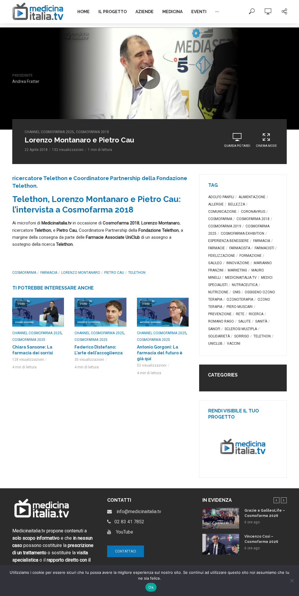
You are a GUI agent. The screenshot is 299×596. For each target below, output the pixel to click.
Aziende (144, 11)
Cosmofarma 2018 (92, 132)
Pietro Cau (114, 273)
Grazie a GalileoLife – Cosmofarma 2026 (264, 513)
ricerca (256, 314)
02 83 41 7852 (127, 521)
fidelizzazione (221, 256)
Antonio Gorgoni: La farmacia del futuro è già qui (159, 353)
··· (217, 11)
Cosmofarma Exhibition (242, 233)
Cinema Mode (266, 145)
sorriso (241, 336)
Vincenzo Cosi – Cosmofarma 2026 (261, 539)
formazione (250, 256)
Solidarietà (219, 336)
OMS (236, 292)
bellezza (236, 204)
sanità (261, 321)
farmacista (239, 248)
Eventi (198, 11)
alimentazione (252, 197)
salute (244, 321)
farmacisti (264, 248)
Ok (151, 587)
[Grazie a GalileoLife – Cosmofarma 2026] (220, 518)
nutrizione (218, 292)
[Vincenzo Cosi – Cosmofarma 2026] (220, 544)
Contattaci (125, 551)
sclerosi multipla (241, 329)
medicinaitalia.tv (241, 278)
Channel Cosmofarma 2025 (49, 132)
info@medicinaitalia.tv (136, 511)
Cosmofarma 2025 (28, 340)
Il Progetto (112, 11)
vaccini (233, 343)
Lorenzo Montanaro (80, 273)
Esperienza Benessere (228, 241)
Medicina (172, 11)
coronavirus (253, 212)
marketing (237, 270)
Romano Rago (221, 321)
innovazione (237, 263)
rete (240, 314)
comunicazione (222, 212)
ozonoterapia (240, 299)
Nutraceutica (245, 285)
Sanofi (214, 329)
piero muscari (240, 307)
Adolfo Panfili (221, 197)
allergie (216, 204)
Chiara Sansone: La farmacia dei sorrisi (32, 350)
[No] (292, 580)
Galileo (215, 263)
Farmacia (48, 273)
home (83, 11)
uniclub (215, 343)
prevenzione (220, 314)
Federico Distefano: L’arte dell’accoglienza (98, 350)
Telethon (136, 273)
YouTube (122, 532)
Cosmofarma (24, 273)
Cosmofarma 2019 (224, 226)
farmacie (216, 248)
